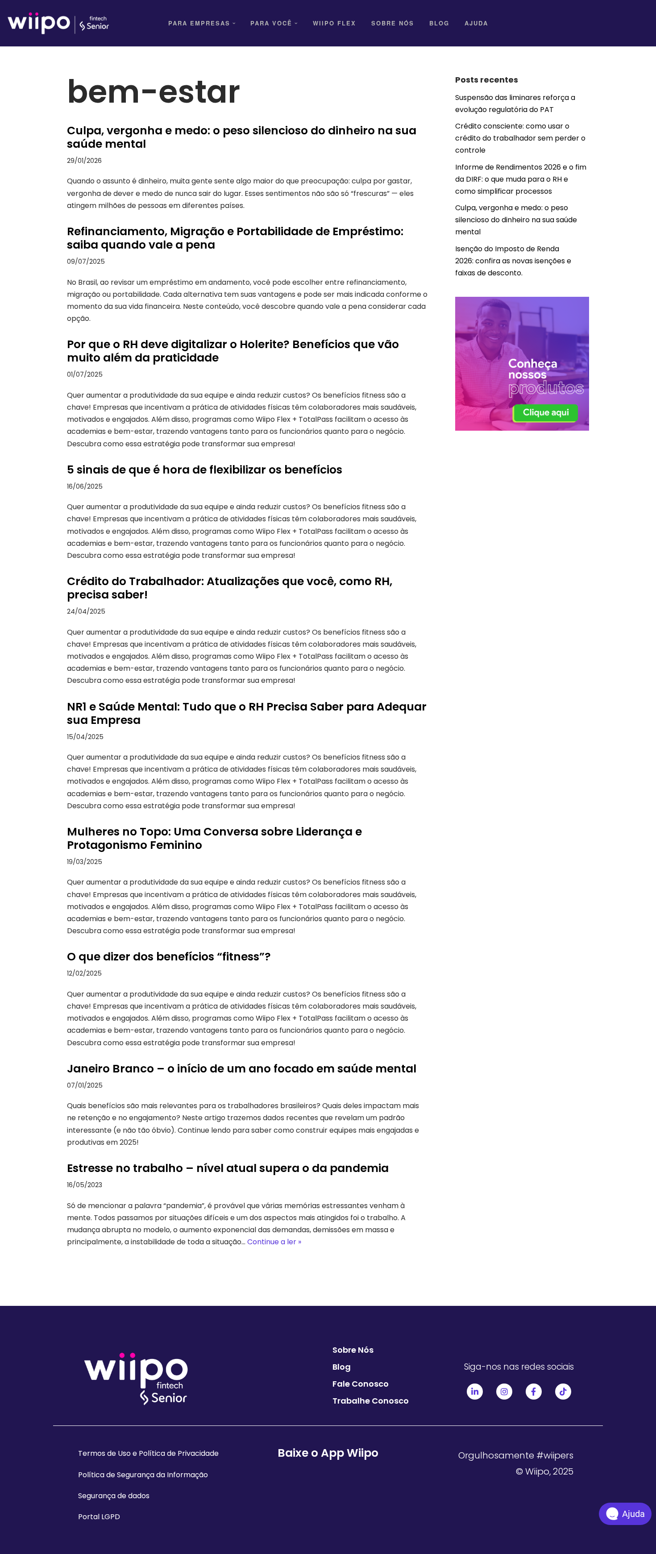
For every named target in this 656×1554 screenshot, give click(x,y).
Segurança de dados (113, 1496)
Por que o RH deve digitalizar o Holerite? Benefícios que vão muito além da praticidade (233, 351)
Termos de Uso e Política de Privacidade (148, 1453)
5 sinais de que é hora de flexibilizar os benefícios (204, 470)
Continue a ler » (274, 1242)
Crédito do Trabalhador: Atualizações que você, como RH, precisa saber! (229, 587)
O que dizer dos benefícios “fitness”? (169, 956)
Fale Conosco (360, 1383)
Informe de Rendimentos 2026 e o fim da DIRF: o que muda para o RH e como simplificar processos (520, 179)
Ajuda (476, 23)
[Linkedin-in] (475, 1392)
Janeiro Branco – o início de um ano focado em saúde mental (243, 1068)
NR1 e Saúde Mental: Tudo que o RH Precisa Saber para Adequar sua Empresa (247, 713)
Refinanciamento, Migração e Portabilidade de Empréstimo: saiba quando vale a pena (235, 238)
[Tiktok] (563, 1392)
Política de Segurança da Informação (143, 1475)
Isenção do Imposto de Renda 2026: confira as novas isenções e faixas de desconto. (513, 261)
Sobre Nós (392, 23)
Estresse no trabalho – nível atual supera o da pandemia (228, 1168)
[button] (234, 23)
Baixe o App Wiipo (328, 1453)
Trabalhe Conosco (370, 1400)
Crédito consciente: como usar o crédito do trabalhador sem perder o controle (520, 138)
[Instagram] (504, 1392)
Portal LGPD (99, 1517)
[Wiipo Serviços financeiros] (58, 23)
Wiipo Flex (334, 23)
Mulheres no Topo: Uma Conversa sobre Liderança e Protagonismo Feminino (214, 838)
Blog (439, 23)
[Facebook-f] (534, 1392)
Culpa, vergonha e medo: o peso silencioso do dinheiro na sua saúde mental (241, 137)
